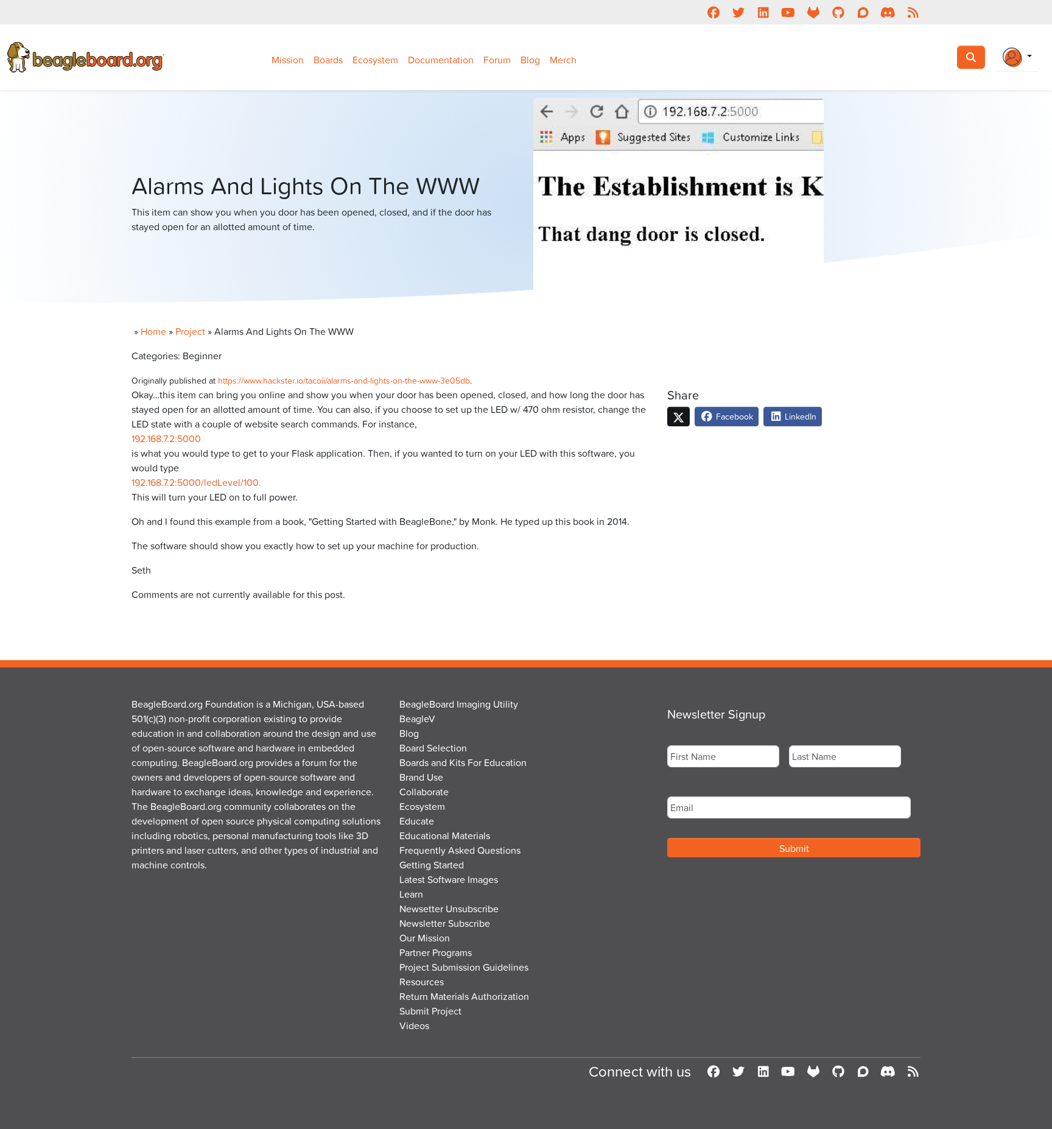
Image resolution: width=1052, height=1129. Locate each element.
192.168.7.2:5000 (166, 438)
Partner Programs (435, 952)
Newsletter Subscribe (444, 923)
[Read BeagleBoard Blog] (912, 12)
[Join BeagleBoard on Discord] (888, 12)
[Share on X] (678, 416)
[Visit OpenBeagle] (813, 12)
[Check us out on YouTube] (788, 12)
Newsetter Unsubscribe (449, 908)
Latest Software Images (448, 879)
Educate (416, 821)
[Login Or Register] (1017, 57)
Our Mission (424, 937)
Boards (328, 59)
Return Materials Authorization (464, 996)
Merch (563, 59)
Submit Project (430, 1011)
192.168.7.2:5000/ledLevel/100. (196, 482)
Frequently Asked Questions (460, 850)
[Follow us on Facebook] (713, 12)
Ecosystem (375, 59)
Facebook (733, 416)
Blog (530, 59)
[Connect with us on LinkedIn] (763, 12)
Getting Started (431, 864)
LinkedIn (799, 416)
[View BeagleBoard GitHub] (838, 12)
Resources (421, 981)
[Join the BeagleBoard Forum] (863, 12)
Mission (288, 59)
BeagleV (417, 718)
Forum (497, 59)
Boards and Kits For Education (463, 762)
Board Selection (433, 747)
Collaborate (424, 791)
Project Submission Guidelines (463, 967)
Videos (414, 1025)
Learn (411, 894)
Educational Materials (444, 835)
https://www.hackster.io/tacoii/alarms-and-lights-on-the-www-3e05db (344, 380)
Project (190, 331)
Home (153, 331)
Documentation (441, 59)
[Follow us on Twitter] (738, 12)
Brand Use (421, 777)
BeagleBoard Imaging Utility (458, 704)
